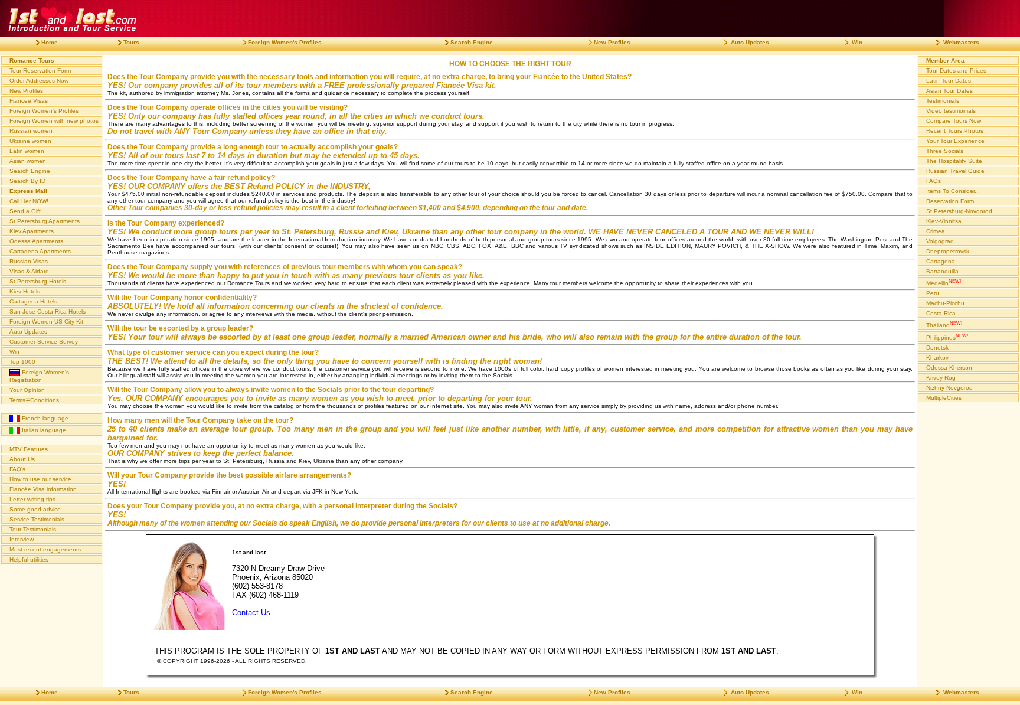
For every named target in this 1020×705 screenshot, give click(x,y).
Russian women (31, 131)
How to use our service (40, 479)
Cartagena (940, 261)
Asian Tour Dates (949, 90)
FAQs (933, 181)
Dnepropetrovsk (947, 251)
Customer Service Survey (43, 341)
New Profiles (26, 90)
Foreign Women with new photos (54, 120)
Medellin (943, 282)
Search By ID (27, 181)
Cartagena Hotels (33, 301)
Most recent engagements (45, 549)
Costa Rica (941, 313)
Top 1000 (22, 361)
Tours (131, 42)
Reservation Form (950, 201)
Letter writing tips (32, 499)
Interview (21, 539)
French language (44, 418)
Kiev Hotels (24, 291)
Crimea (935, 231)
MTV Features (28, 449)
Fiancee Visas (28, 100)
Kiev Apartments (31, 231)
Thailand (944, 324)
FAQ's (17, 469)
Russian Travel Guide (955, 171)
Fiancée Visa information (43, 489)
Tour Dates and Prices (956, 70)
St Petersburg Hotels (37, 281)
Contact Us (251, 612)
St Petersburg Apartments (44, 221)
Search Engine (29, 171)
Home (49, 42)
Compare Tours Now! (954, 120)
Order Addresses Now (38, 80)
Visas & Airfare (29, 271)
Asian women (27, 161)
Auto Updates (28, 331)
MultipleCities (944, 397)
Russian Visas (28, 261)
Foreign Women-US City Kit (46, 321)
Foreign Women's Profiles (44, 110)
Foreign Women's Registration (39, 376)
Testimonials (942, 100)
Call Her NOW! (28, 201)
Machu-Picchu (945, 303)
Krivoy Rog (941, 377)
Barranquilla (942, 271)
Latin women (26, 151)
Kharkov (937, 357)
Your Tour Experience (955, 141)
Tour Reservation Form (40, 70)
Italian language (43, 430)
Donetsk (937, 347)
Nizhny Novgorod (949, 387)
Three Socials (944, 151)
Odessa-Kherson (949, 367)
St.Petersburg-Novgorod (959, 211)
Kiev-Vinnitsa (944, 221)
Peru (932, 293)
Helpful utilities (28, 559)
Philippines (947, 336)
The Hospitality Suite (954, 161)
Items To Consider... (953, 191)
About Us (22, 459)
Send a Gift (25, 211)
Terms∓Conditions (34, 400)
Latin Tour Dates (948, 80)
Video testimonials (951, 110)
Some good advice (35, 509)
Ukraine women (30, 141)
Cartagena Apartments (40, 251)
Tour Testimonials (32, 529)
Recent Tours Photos (954, 131)
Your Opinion (27, 390)
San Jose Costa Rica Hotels (47, 311)
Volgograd (940, 241)
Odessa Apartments (36, 241)
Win (14, 351)
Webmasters (960, 42)
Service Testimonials (36, 519)
